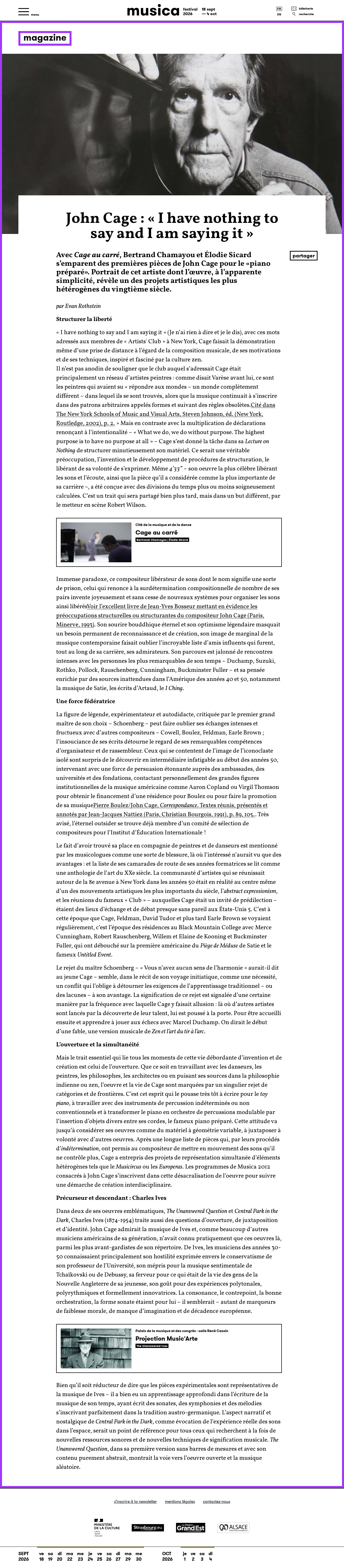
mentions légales (180, 1501)
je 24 (90, 1556)
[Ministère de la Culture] (107, 1527)
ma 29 (128, 1556)
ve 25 (99, 1556)
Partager (304, 255)
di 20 (59, 1556)
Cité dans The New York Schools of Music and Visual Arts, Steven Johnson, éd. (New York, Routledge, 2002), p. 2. (165, 414)
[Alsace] (233, 1528)
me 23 (80, 1556)
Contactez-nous (216, 1501)
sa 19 (50, 1556)
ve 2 (193, 1556)
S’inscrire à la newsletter (135, 1501)
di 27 (118, 1556)
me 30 (138, 1556)
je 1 (185, 1556)
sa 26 (109, 1556)
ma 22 (69, 1556)
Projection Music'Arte (166, 1338)
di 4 (211, 1556)
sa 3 (201, 1556)
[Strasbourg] (148, 1527)
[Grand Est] (190, 1527)
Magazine (44, 37)
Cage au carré (156, 532)
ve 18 (41, 1556)
